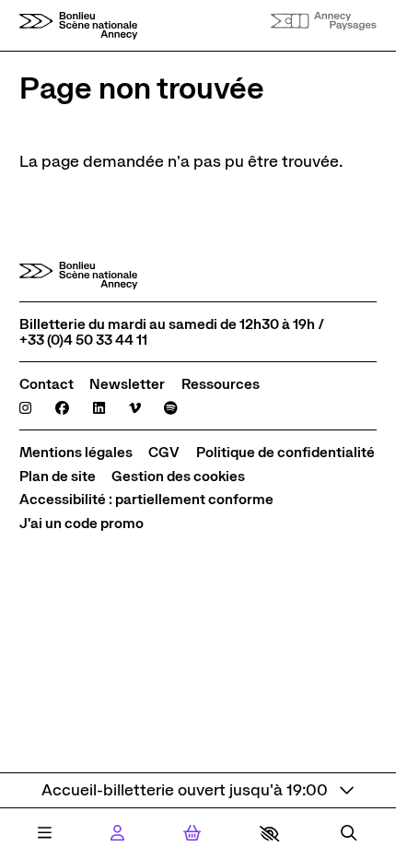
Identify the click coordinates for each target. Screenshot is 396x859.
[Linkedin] (99, 408)
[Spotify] (171, 408)
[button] (269, 833)
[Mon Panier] (192, 833)
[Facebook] (62, 408)
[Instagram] (25, 408)
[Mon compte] (117, 834)
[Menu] (45, 834)
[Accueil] (78, 26)
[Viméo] (135, 408)
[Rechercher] (348, 834)
